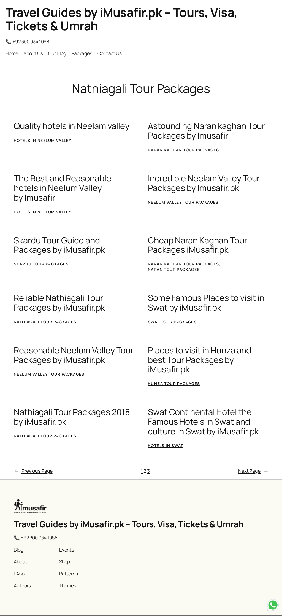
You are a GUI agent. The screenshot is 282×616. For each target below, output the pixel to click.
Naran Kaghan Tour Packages (183, 149)
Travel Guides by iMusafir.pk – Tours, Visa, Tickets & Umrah (122, 19)
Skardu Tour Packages (41, 264)
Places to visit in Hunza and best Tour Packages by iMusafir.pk (199, 359)
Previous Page (33, 470)
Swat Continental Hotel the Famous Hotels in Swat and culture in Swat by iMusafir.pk (203, 421)
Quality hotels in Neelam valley (71, 126)
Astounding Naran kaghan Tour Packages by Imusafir (206, 130)
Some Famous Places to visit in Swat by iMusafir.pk (206, 302)
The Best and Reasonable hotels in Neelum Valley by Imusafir (62, 187)
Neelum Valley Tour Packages (183, 202)
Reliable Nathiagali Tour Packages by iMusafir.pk (59, 302)
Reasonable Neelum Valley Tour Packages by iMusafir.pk (74, 354)
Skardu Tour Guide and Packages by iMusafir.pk (59, 244)
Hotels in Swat (165, 445)
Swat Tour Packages (172, 321)
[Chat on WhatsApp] (273, 606)
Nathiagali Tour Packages (45, 321)
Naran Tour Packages (174, 269)
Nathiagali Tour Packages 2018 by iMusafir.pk (72, 416)
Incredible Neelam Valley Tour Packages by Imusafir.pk (204, 182)
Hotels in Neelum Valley (42, 140)
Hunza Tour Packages (174, 383)
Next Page (253, 470)
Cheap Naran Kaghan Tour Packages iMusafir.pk (197, 244)
